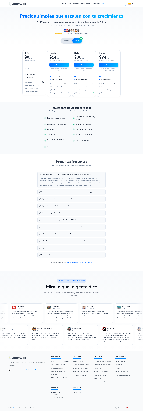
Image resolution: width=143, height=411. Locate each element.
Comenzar (34, 65)
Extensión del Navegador (102, 365)
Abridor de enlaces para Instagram (59, 373)
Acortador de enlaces (79, 375)
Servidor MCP (98, 378)
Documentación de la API (102, 361)
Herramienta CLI (99, 382)
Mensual (67, 41)
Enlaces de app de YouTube (60, 361)
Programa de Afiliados (122, 375)
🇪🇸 (129, 3)
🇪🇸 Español (129, 408)
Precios (104, 4)
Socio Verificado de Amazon (31, 370)
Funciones (96, 4)
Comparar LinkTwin (121, 372)
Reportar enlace (119, 408)
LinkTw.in (15, 408)
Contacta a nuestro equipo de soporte (79, 262)
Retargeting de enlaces (80, 368)
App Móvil (97, 368)
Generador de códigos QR (81, 372)
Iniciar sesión (117, 4)
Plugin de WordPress (101, 372)
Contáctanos (77, 392)
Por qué (63, 4)
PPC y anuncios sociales (59, 377)
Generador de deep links (81, 365)
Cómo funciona (73, 4)
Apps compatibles (100, 375)
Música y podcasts (57, 368)
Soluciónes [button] (85, 4)
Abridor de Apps (78, 361)
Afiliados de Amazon (58, 365)
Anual (78, 40)
